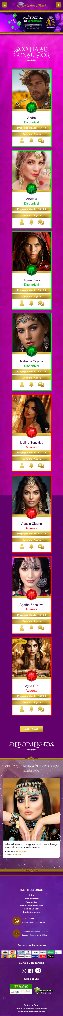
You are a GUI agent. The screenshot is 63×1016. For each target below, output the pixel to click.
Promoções (31, 901)
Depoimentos (31, 744)
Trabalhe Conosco (31, 908)
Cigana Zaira (31, 280)
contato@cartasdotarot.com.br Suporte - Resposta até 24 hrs (35, 933)
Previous (27, 863)
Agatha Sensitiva (31, 604)
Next (36, 863)
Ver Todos (32, 729)
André (31, 118)
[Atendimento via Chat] (41, 143)
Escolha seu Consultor (31, 51)
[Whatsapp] (24, 972)
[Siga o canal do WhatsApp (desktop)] (31, 22)
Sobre (31, 895)
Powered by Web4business (31, 1011)
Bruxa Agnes (22, 851)
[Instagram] (38, 972)
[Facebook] (30, 972)
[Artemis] (31, 170)
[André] (31, 89)
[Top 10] (17, 103)
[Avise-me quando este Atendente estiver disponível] (31, 143)
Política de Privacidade (31, 905)
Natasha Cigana (31, 361)
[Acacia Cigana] (31, 495)
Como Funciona (32, 898)
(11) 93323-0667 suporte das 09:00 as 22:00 (33, 920)
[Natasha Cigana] (31, 332)
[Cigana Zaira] (31, 251)
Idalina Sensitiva (31, 442)
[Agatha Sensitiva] (31, 576)
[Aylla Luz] (31, 657)
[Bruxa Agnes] (31, 809)
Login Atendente (31, 912)
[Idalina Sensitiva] (31, 414)
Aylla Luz (31, 686)
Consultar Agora (31, 134)
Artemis (31, 199)
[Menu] (4, 4)
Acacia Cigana (31, 523)
